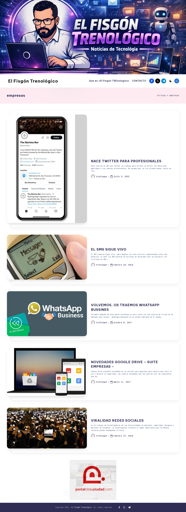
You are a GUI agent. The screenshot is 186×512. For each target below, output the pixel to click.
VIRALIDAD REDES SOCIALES (117, 420)
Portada (161, 95)
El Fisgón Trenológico (33, 81)
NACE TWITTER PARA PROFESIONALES (126, 161)
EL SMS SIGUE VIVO (108, 249)
